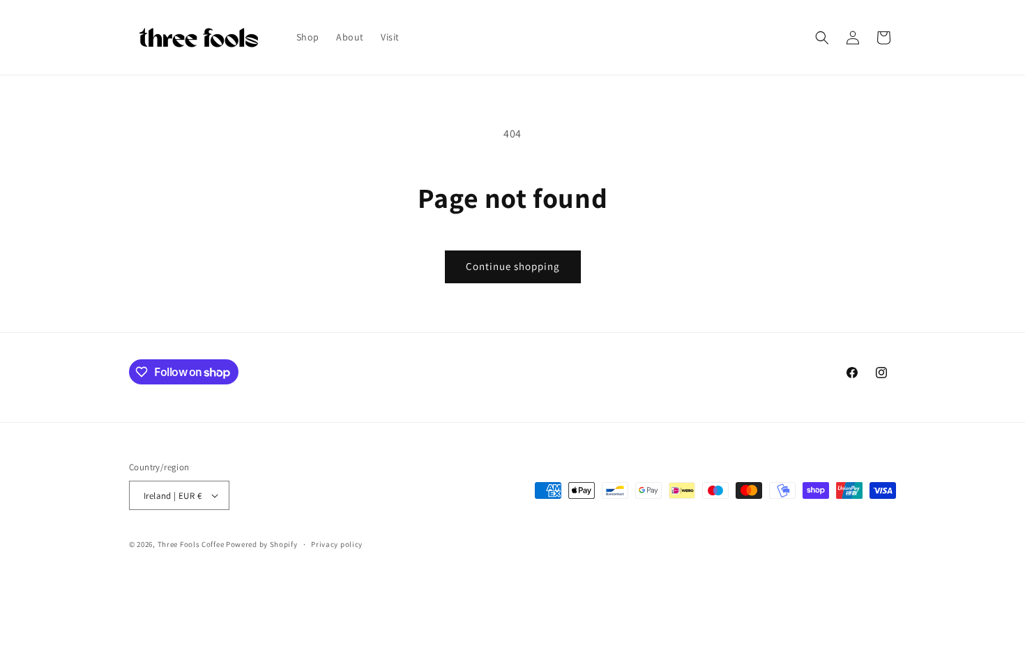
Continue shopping (513, 266)
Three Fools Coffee (191, 544)
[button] (822, 37)
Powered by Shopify (262, 544)
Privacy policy (337, 544)
